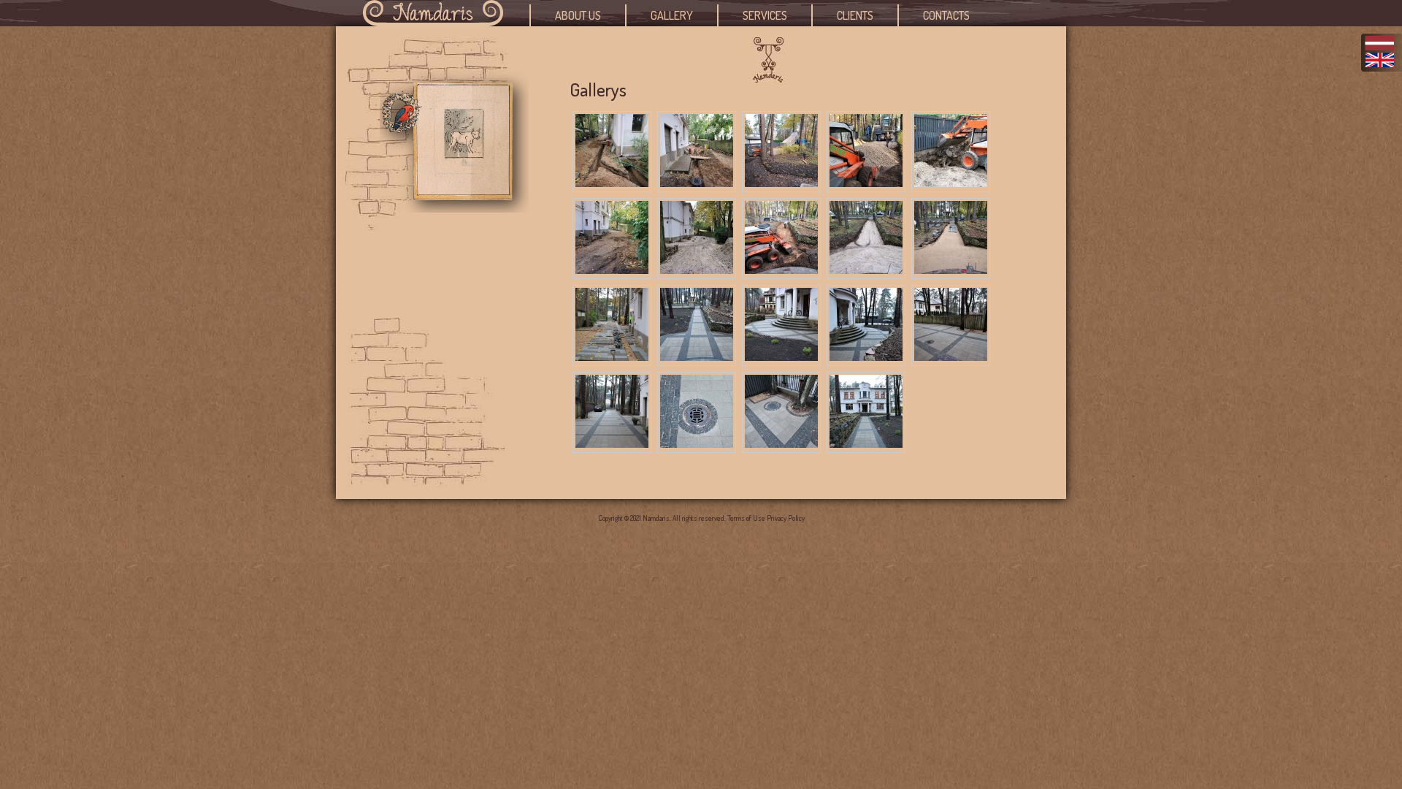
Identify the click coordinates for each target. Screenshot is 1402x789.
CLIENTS (855, 15)
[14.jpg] (866, 357)
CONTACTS (946, 15)
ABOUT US (578, 15)
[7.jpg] (696, 270)
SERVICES (765, 15)
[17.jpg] (696, 444)
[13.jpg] (781, 357)
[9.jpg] (866, 270)
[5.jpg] (950, 183)
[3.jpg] (781, 183)
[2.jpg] (696, 183)
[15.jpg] (950, 357)
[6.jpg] (611, 270)
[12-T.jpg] (696, 357)
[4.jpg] (866, 183)
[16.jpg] (611, 444)
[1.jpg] (611, 183)
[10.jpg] (950, 270)
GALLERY (672, 15)
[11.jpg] (611, 357)
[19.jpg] (866, 444)
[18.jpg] (781, 444)
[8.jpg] (781, 270)
